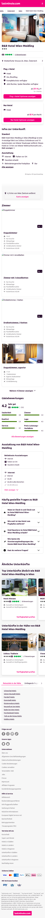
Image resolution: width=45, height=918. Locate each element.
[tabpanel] (22, 705)
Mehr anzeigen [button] (9, 490)
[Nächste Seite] (41, 683)
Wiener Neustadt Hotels (12, 694)
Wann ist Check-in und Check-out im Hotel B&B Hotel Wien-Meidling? (21, 512)
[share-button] (35, 17)
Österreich (11, 11)
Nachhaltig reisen (8, 863)
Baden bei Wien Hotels (11, 710)
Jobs (3, 774)
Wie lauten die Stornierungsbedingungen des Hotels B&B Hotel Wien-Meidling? (22, 541)
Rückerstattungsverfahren (11, 801)
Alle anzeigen (7, 167)
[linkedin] (12, 734)
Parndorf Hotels (9, 697)
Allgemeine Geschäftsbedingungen (14, 756)
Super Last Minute (8, 838)
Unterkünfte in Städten (9, 852)
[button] (20, 28)
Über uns (5, 753)
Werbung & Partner (8, 808)
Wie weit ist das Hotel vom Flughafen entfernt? (19, 522)
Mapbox (28, 174)
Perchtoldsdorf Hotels (11, 713)
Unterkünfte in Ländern (9, 856)
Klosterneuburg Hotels (11, 703)
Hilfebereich (6, 797)
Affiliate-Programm (8, 785)
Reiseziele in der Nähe (12, 683)
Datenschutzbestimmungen (11, 760)
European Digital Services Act (12, 815)
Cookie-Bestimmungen (9, 764)
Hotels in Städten (7, 842)
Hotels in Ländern (8, 845)
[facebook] (3, 734)
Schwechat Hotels (10, 691)
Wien (20, 11)
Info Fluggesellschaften (10, 804)
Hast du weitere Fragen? (18, 550)
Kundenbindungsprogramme (11, 789)
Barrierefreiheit (7, 819)
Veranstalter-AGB (8, 771)
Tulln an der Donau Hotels (13, 716)
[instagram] (8, 734)
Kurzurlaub (5, 834)
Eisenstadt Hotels (10, 700)
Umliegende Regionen (33, 683)
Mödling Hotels (9, 719)
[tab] (12, 683)
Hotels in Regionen (8, 849)
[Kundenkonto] (42, 3)
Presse (4, 778)
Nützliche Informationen (10, 812)
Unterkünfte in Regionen (10, 860)
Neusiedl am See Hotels (12, 706)
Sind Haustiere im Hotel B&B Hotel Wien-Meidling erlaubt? (22, 531)
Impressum (5, 782)
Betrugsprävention (8, 822)
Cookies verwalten (8, 767)
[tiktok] (16, 734)
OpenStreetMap (38, 174)
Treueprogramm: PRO (9, 826)
